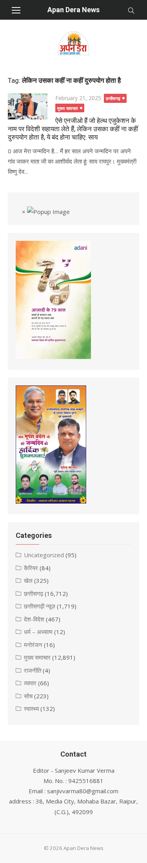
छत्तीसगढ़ (113, 98)
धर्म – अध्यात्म (38, 632)
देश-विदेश (34, 619)
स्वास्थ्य (31, 708)
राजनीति (32, 670)
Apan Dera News (73, 10)
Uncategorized (44, 555)
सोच (28, 696)
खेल (28, 580)
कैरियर (31, 568)
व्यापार (30, 683)
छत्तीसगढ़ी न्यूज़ (39, 606)
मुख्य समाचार (67, 108)
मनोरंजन (33, 645)
